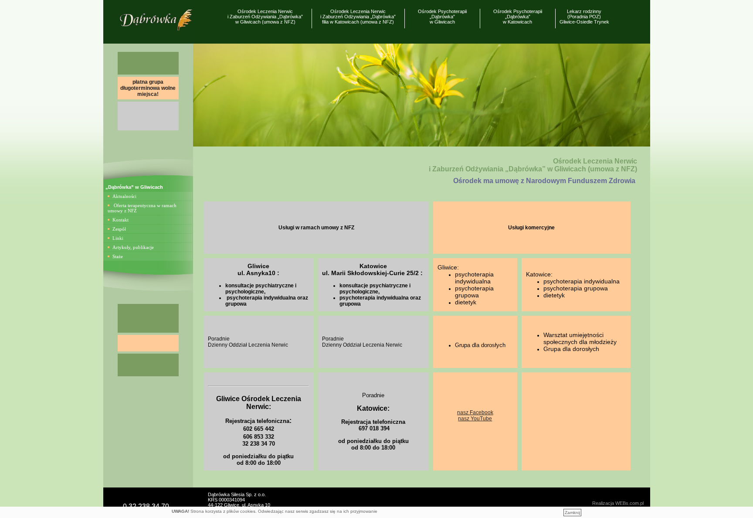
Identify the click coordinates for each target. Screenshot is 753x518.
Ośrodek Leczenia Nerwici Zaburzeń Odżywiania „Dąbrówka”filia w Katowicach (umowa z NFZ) (358, 16)
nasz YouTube (475, 419)
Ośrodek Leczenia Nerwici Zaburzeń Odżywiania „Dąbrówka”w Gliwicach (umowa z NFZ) (265, 16)
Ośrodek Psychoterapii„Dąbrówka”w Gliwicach (442, 16)
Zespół (119, 229)
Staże (117, 256)
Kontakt (120, 219)
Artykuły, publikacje (133, 247)
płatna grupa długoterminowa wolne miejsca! (148, 88)
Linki (117, 238)
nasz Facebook (475, 412)
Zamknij (572, 512)
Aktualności (124, 196)
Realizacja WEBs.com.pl (618, 503)
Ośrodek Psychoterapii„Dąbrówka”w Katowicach (517, 16)
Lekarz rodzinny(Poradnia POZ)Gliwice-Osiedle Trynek (584, 16)
